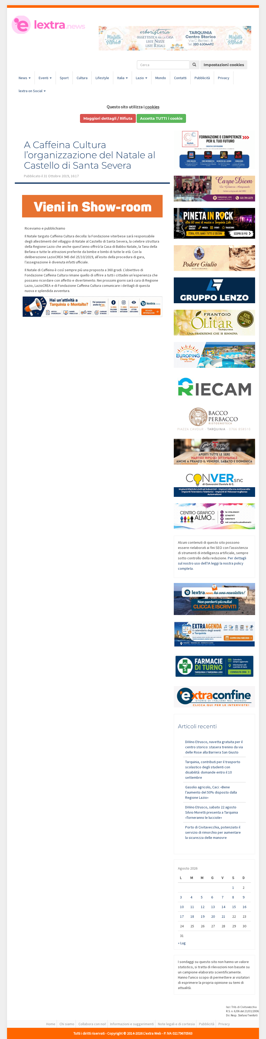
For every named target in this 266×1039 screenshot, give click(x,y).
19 (202, 916)
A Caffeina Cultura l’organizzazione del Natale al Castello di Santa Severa (89, 155)
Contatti (180, 77)
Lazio (140, 77)
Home (50, 1024)
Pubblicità (202, 77)
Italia (121, 77)
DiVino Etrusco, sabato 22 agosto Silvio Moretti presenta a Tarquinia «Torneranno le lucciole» (211, 812)
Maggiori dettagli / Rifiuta (107, 118)
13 (213, 906)
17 (182, 916)
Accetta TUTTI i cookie (161, 118)
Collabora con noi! (92, 1024)
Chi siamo (66, 1024)
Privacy (223, 77)
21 (223, 916)
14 (223, 906)
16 (244, 906)
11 (192, 906)
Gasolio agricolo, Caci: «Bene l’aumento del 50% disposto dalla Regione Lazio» (211, 792)
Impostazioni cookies (224, 64)
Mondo (160, 77)
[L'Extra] (49, 25)
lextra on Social (31, 90)
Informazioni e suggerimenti (132, 1024)
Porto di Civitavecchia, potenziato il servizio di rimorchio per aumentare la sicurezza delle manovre (213, 832)
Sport (64, 77)
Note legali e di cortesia (176, 1024)
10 (182, 906)
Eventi (44, 77)
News (23, 77)
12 (202, 906)
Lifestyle (102, 77)
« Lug (182, 943)
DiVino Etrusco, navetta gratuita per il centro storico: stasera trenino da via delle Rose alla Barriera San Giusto (214, 747)
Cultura (82, 77)
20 (213, 916)
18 (192, 916)
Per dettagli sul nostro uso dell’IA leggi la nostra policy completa (212, 563)
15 (234, 906)
